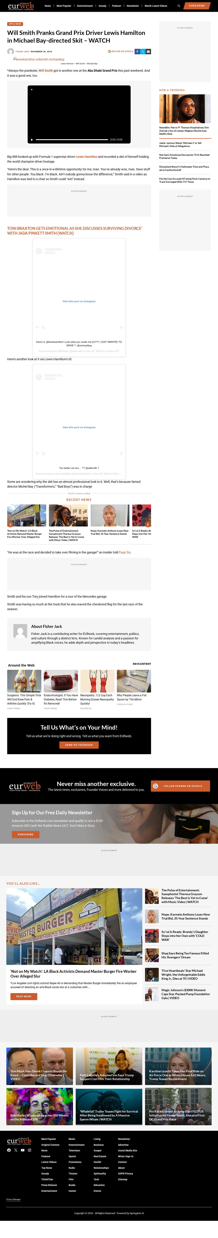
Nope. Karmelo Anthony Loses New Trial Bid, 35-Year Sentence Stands (109, 532)
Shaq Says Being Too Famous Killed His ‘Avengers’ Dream (185, 955)
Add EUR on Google (122, 51)
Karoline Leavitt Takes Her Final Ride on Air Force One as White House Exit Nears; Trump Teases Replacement (177, 1075)
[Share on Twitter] (143, 51)
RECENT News (79, 500)
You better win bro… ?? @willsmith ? (79, 468)
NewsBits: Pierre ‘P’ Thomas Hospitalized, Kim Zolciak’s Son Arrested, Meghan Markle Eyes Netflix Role (184, 130)
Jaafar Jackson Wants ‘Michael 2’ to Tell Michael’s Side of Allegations (180, 144)
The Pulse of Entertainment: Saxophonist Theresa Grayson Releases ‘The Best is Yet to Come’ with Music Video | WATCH (66, 535)
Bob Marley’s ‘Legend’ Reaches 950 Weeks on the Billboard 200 (39, 1117)
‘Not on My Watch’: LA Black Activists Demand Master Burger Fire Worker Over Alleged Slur (24, 533)
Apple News (15, 24)
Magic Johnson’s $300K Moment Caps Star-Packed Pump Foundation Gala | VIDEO (186, 994)
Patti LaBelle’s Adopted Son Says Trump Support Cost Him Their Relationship (107, 1077)
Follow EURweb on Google (183, 786)
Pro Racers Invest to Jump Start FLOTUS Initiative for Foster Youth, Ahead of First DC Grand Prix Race (177, 1115)
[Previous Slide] (10, 524)
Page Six (125, 552)
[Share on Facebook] (137, 51)
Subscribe (26, 834)
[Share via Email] (148, 51)
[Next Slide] (148, 524)
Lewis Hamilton (62, 473)
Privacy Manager (13, 1199)
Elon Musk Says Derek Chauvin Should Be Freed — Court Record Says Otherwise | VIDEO (38, 1075)
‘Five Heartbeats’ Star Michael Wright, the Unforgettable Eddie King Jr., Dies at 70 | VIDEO (183, 974)
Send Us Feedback (79, 745)
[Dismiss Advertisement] (31, 89)
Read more (26, 997)
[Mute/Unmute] (126, 140)
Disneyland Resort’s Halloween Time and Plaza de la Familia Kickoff (184, 168)
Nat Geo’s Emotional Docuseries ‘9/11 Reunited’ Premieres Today (184, 156)
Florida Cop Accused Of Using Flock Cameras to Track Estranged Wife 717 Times (184, 180)
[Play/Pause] (32, 140)
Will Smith (63, 351)
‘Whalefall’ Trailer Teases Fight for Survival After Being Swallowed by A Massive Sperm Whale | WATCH (109, 1115)
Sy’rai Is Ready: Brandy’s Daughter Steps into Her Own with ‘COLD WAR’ (185, 935)
